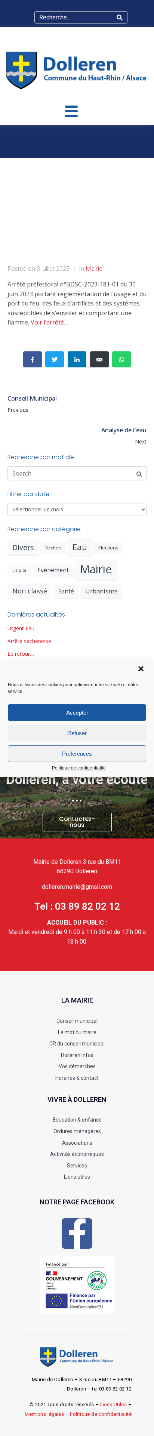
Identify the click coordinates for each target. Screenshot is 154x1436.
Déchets (53, 548)
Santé (66, 591)
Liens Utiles (113, 1404)
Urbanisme (101, 591)
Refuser (77, 733)
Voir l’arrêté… (49, 322)
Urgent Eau (20, 628)
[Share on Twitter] (54, 359)
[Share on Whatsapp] (121, 359)
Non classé (29, 590)
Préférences (77, 753)
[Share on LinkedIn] (77, 359)
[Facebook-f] (77, 1233)
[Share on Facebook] (32, 359)
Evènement (53, 570)
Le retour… (20, 653)
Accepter (77, 712)
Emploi (19, 570)
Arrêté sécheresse (29, 641)
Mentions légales (44, 1414)
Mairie (94, 268)
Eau (80, 547)
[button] (141, 669)
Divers (23, 547)
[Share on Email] (99, 359)
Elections (108, 547)
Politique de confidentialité (79, 768)
